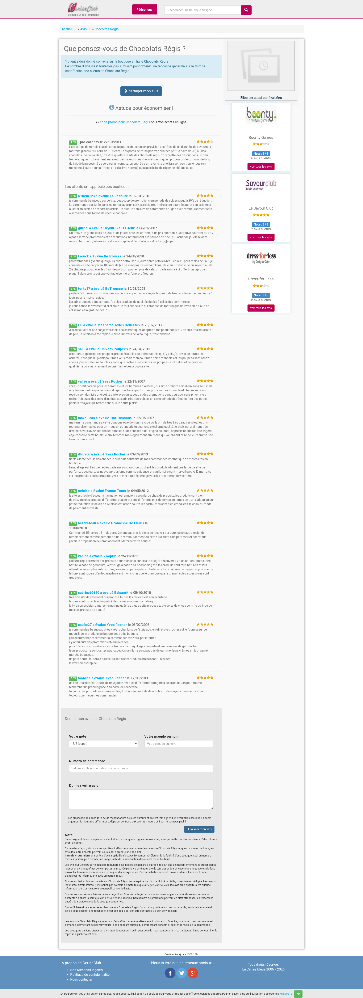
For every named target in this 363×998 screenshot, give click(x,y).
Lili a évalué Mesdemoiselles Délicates (109, 325)
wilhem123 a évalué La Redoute (103, 196)
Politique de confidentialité (90, 975)
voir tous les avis (261, 166)
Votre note (77, 736)
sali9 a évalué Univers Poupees (103, 349)
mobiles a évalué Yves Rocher (102, 678)
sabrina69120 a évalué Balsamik (103, 593)
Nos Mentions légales (86, 970)
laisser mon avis (201, 829)
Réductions (145, 9)
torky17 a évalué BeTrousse (100, 289)
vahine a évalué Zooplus (97, 556)
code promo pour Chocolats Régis (125, 122)
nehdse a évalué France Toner (102, 491)
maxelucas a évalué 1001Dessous (105, 418)
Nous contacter (81, 979)
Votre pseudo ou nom (161, 736)
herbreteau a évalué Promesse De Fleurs (111, 523)
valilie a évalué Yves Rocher (100, 381)
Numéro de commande (87, 761)
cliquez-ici (286, 993)
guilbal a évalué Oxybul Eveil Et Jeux (106, 228)
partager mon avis (143, 91)
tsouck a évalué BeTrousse (100, 256)
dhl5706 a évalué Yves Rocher (102, 454)
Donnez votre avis (83, 786)
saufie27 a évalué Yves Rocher (102, 625)
